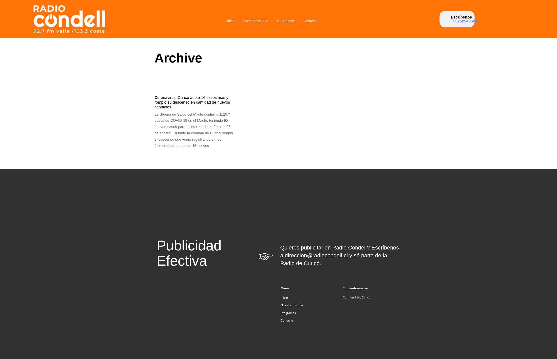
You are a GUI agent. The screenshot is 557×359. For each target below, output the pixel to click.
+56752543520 (464, 21)
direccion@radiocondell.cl (316, 255)
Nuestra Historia (255, 21)
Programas (285, 21)
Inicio (230, 21)
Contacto (310, 21)
